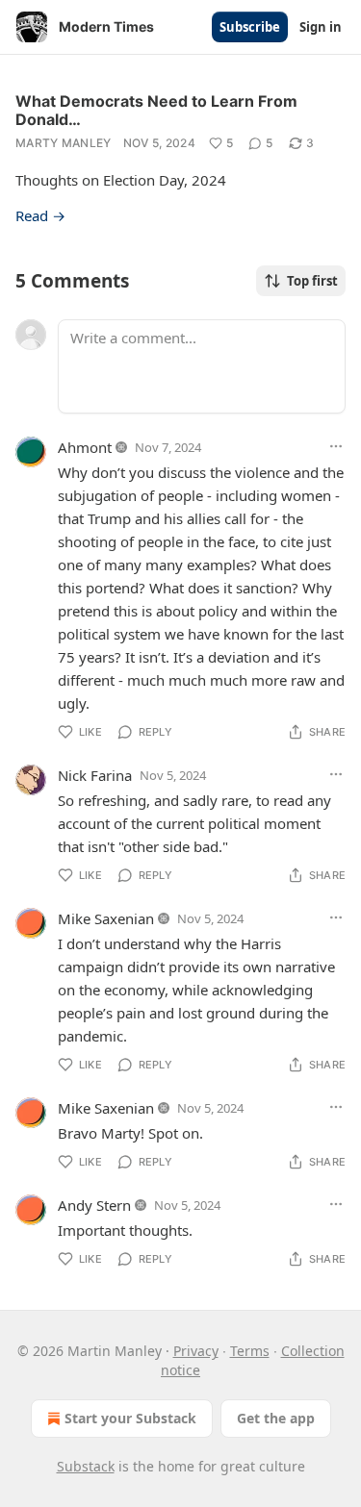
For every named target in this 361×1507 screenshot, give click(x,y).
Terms (250, 1351)
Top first (312, 280)
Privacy (196, 1351)
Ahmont (85, 447)
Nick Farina (95, 775)
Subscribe (249, 27)
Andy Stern (94, 1205)
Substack (86, 1466)
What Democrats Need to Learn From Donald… (156, 110)
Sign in (320, 27)
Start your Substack (130, 1418)
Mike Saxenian (106, 918)
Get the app (276, 1418)
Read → (40, 215)
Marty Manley (63, 143)
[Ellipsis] (336, 446)
